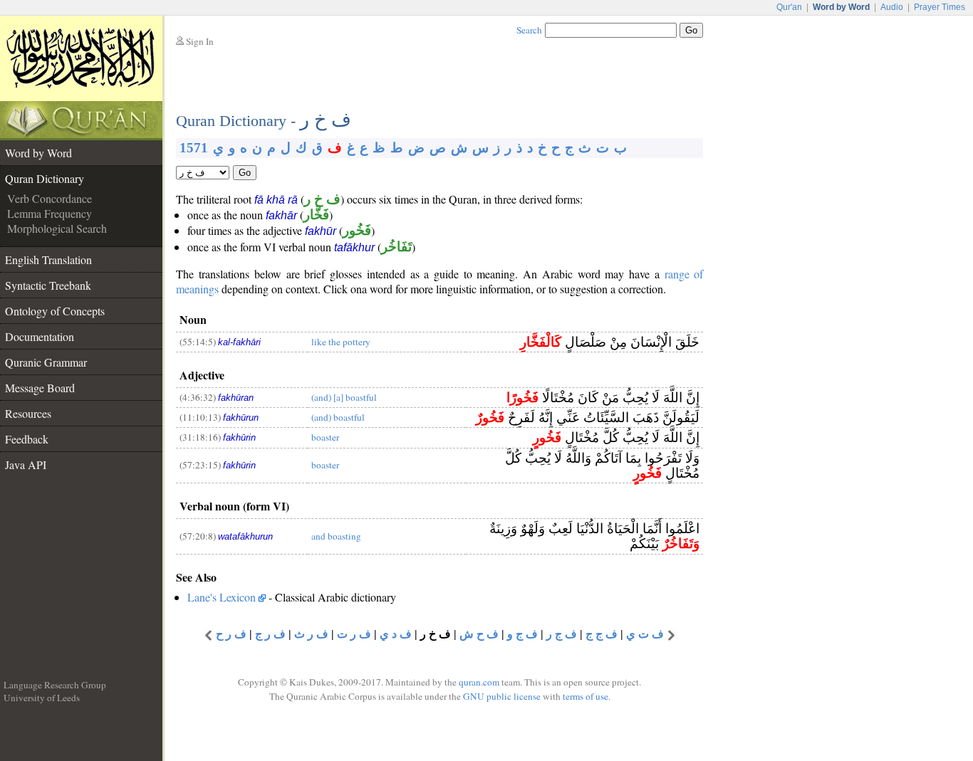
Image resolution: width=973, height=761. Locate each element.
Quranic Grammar (46, 362)
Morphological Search (57, 228)
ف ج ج (602, 634)
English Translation (48, 259)
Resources (28, 413)
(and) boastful (338, 417)
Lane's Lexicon (221, 596)
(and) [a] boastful (344, 397)
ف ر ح (231, 634)
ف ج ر (561, 634)
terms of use (585, 696)
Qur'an (789, 7)
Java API (25, 464)
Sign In (200, 41)
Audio (891, 7)
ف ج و (522, 634)
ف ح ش (479, 634)
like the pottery (340, 341)
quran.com (479, 682)
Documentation (39, 336)
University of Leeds (42, 697)
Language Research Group (55, 684)
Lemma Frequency (49, 213)
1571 (193, 147)
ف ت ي (645, 634)
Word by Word (38, 152)
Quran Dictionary (44, 178)
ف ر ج (270, 634)
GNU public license (502, 696)
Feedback (26, 438)
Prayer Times (939, 7)
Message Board (40, 387)
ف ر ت (354, 634)
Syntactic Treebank (48, 285)
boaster (325, 437)
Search (529, 29)
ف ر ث (311, 634)
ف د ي (396, 634)
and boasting (336, 536)
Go (245, 172)
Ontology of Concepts (55, 310)
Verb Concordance (49, 198)
